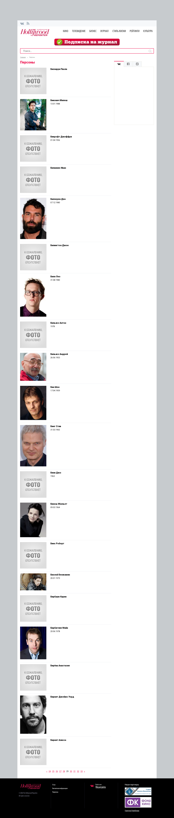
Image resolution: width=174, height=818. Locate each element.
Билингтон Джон (59, 245)
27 (60, 771)
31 (74, 771)
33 (81, 771)
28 (64, 771)
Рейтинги (134, 31)
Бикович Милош (58, 100)
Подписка (55, 792)
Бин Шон (54, 387)
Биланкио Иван (58, 168)
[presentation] (119, 64)
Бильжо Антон (58, 323)
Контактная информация (60, 788)
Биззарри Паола (58, 69)
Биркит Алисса (58, 740)
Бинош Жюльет (58, 504)
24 (50, 771)
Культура (148, 31)
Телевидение (79, 31)
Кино (65, 31)
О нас (53, 785)
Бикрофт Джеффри (61, 136)
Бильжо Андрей (59, 354)
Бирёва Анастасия (60, 665)
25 (53, 771)
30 (71, 771)
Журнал (104, 31)
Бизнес (93, 31)
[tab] (119, 64)
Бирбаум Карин (58, 596)
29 (67, 771)
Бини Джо (55, 472)
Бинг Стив (55, 426)
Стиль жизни (119, 31)
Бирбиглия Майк (59, 628)
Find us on (100, 786)
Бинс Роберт (57, 543)
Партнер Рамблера (132, 811)
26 (57, 771)
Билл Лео (55, 276)
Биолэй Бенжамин (60, 574)
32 (78, 771)
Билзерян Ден (58, 199)
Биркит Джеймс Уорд (62, 697)
